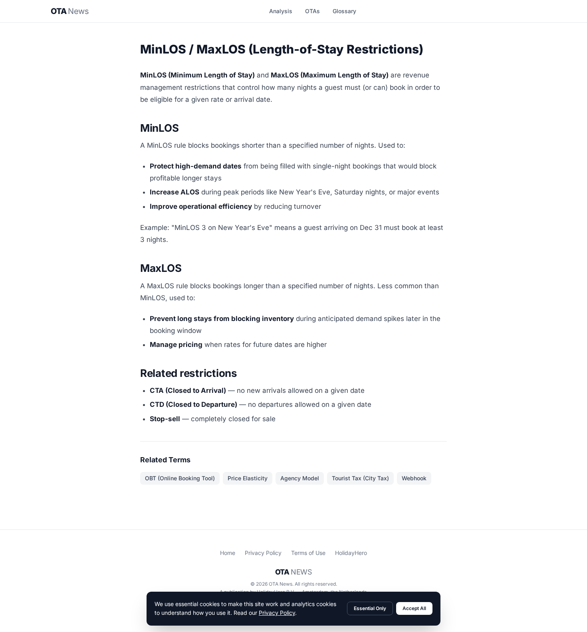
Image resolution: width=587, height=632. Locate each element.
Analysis (280, 11)
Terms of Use (308, 552)
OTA (70, 11)
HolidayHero (351, 552)
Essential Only (370, 608)
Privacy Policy (263, 552)
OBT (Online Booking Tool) (180, 478)
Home (227, 552)
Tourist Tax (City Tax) (360, 478)
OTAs (312, 11)
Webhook (414, 478)
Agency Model (299, 478)
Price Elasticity (248, 478)
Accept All (414, 608)
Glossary (344, 11)
